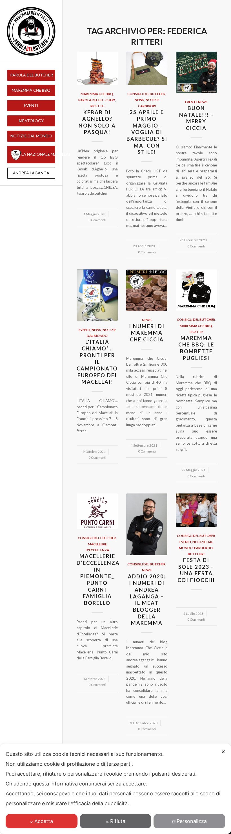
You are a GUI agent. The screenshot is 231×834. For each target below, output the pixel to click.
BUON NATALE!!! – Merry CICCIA (196, 118)
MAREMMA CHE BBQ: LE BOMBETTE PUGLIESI (196, 348)
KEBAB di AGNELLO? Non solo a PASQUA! (97, 122)
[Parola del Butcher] (31, 31)
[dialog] (115, 788)
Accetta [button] (43, 821)
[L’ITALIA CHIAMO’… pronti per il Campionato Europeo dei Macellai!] (97, 295)
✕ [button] (223, 752)
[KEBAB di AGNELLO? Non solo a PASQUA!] (97, 68)
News (139, 100)
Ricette (97, 106)
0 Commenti (97, 220)
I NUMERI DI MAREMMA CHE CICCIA (147, 333)
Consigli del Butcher (146, 94)
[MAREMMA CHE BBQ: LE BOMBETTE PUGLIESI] (196, 290)
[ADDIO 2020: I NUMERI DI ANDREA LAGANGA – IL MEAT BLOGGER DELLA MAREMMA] (146, 524)
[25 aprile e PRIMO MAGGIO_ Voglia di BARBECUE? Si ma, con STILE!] (146, 68)
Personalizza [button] (192, 821)
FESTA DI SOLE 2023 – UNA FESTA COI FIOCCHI (196, 570)
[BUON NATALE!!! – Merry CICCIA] (196, 72)
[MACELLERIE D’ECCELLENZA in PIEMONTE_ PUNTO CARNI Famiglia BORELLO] (97, 511)
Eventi (191, 102)
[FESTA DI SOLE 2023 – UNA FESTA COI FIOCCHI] (196, 510)
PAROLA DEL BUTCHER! (96, 100)
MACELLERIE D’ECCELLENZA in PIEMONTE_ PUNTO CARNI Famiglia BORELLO (98, 579)
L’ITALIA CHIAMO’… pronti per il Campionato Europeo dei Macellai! (97, 362)
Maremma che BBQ (97, 94)
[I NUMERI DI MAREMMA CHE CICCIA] (146, 290)
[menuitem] (31, 75)
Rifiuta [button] (117, 821)
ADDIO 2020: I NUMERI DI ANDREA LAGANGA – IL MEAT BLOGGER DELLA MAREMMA (147, 599)
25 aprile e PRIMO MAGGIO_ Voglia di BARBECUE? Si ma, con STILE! (146, 132)
